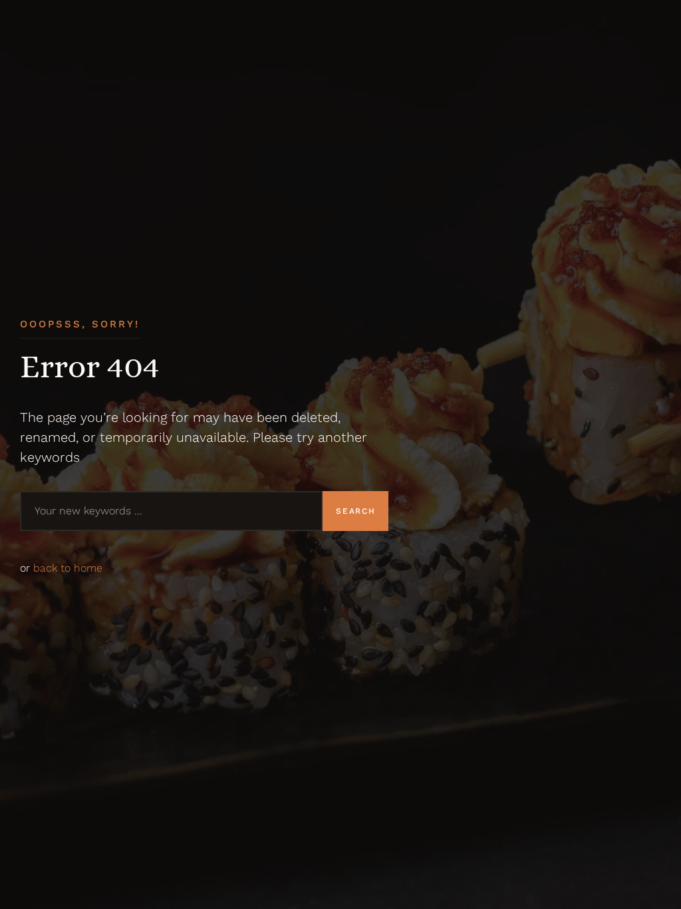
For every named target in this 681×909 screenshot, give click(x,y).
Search (355, 511)
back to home (67, 568)
